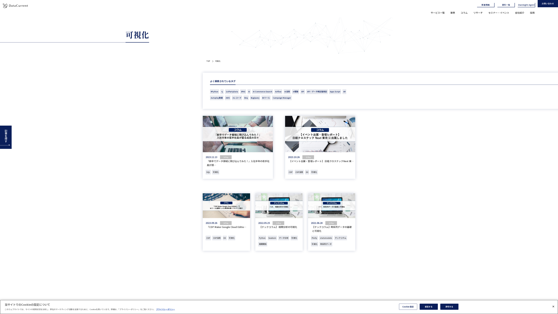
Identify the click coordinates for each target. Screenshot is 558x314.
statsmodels (326, 238)
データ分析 (283, 238)
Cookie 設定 (408, 306)
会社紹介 (519, 12)
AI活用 (287, 91)
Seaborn (272, 238)
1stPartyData (232, 91)
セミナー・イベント (498, 12)
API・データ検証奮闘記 (317, 91)
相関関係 (263, 244)
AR (344, 91)
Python (262, 238)
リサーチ (478, 12)
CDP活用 (299, 172)
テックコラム (340, 238)
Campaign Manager (282, 97)
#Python (214, 91)
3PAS (243, 91)
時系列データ (326, 244)
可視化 (216, 172)
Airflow (278, 91)
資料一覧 (506, 4)
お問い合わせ (548, 3)
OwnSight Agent (526, 4)
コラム (464, 12)
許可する (449, 306)
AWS (228, 97)
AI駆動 (295, 91)
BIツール (266, 97)
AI (249, 91)
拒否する (429, 306)
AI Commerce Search (262, 91)
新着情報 (486, 4)
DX (307, 172)
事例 (452, 12)
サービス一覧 (438, 12)
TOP (208, 61)
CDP (291, 172)
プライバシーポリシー (165, 309)
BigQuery (255, 97)
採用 (532, 12)
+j (222, 91)
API (302, 91)
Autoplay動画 (217, 97)
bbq (246, 97)
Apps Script (335, 91)
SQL (208, 172)
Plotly (314, 238)
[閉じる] (553, 306)
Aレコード (237, 97)
